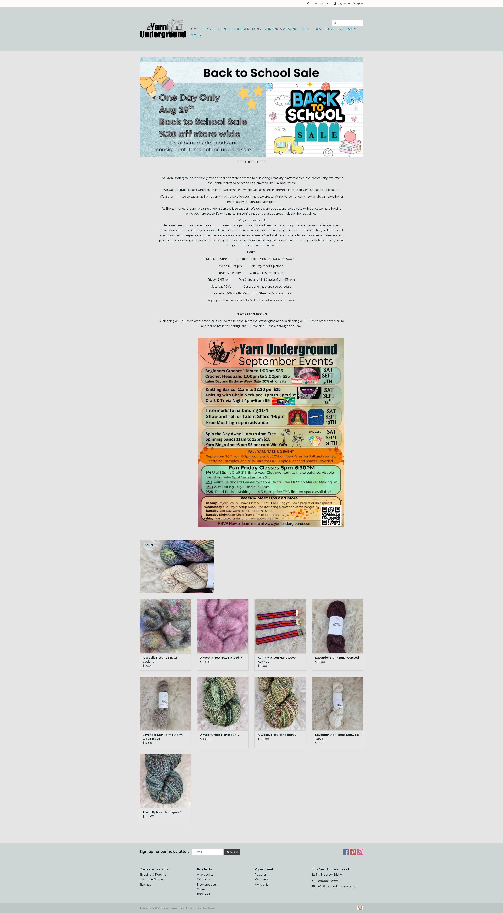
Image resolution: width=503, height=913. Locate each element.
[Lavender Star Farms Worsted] (338, 626)
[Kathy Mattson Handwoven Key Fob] (280, 626)
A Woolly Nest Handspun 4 (219, 735)
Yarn (222, 29)
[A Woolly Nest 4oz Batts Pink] (223, 626)
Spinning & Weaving (280, 29)
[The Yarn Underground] (164, 29)
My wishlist (261, 884)
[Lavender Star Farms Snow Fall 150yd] (338, 703)
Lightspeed (209, 907)
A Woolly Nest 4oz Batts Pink (221, 657)
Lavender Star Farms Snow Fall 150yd (337, 736)
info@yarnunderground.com (337, 886)
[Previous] (147, 108)
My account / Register (350, 3)
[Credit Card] (359, 907)
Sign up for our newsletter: (164, 852)
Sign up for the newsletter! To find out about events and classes (251, 300)
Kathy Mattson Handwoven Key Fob (277, 659)
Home (193, 29)
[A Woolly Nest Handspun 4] (223, 703)
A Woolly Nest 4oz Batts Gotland (160, 659)
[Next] (355, 108)
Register (260, 874)
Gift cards (347, 29)
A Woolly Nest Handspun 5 (162, 812)
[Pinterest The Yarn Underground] (353, 852)
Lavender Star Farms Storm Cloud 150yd (163, 736)
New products (207, 884)
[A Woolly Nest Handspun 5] (165, 781)
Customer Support (152, 879)
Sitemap (145, 884)
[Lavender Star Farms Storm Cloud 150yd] (165, 703)
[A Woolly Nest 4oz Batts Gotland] (165, 626)
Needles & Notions (245, 29)
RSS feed (203, 894)
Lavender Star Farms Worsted (337, 657)
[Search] (335, 23)
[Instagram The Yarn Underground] (360, 852)
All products (205, 874)
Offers (201, 889)
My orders (261, 879)
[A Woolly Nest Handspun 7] (280, 703)
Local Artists (324, 29)
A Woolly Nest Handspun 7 (277, 735)
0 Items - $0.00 (320, 3)
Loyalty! (195, 35)
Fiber (304, 29)
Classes (208, 29)
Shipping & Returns (153, 874)
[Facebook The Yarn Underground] (346, 852)
